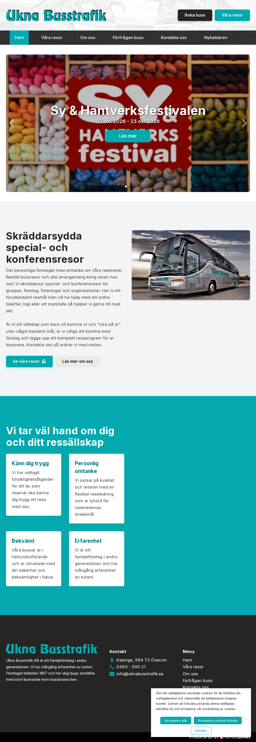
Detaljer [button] (201, 730)
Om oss (87, 37)
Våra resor (232, 15)
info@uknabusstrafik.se (140, 673)
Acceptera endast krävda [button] (218, 720)
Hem (19, 37)
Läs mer (128, 135)
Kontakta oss (174, 37)
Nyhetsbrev (216, 37)
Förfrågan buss (128, 37)
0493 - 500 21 (131, 666)
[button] (122, 187)
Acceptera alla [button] (175, 720)
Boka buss (195, 15)
